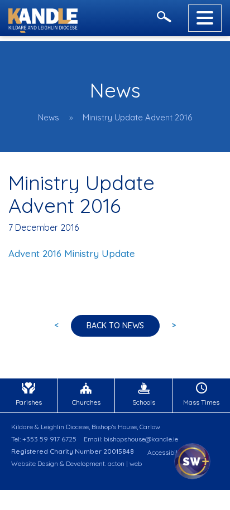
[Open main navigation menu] (205, 18)
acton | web (125, 463)
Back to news (115, 325)
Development (85, 463)
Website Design (34, 463)
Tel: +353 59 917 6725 (43, 439)
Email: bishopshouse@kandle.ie (131, 439)
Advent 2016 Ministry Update (71, 253)
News (48, 117)
